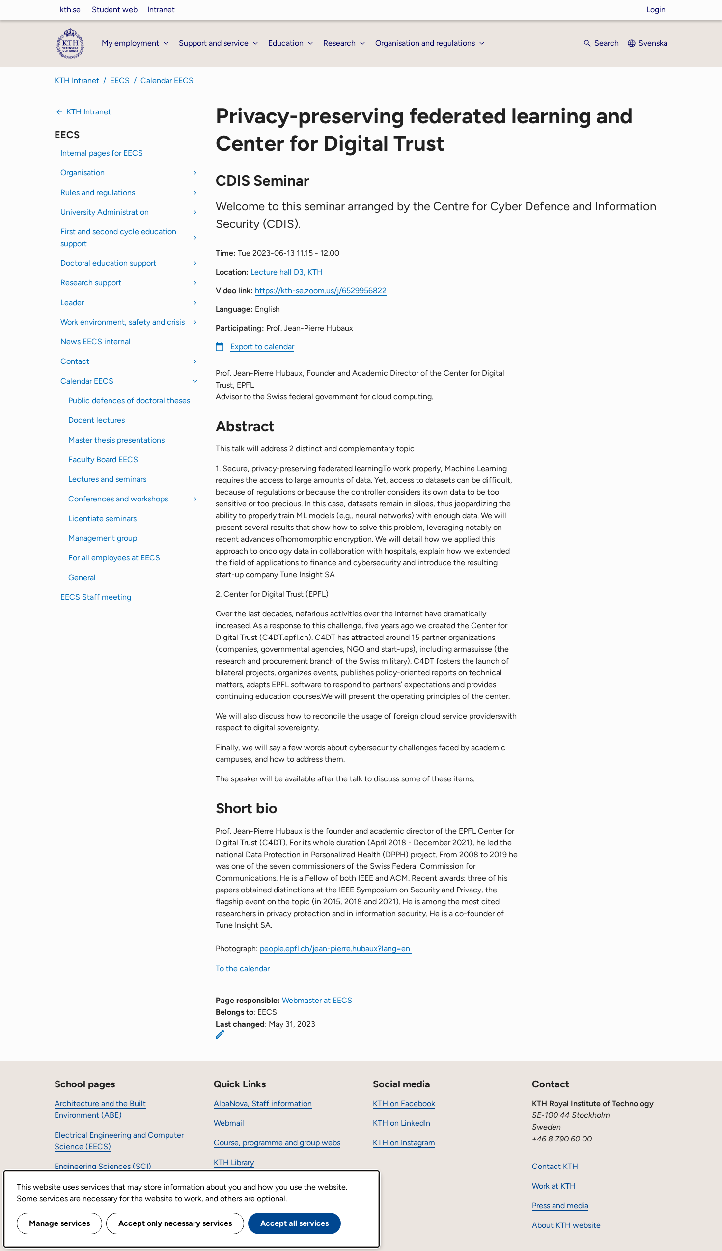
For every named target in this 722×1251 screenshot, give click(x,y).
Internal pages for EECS (101, 153)
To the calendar (243, 968)
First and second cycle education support (118, 237)
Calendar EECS (167, 80)
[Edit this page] (220, 1034)
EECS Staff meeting (95, 597)
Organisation (82, 172)
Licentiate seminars (102, 518)
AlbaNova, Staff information (263, 1103)
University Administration (104, 212)
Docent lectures (96, 420)
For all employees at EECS (114, 557)
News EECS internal (95, 341)
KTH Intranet (77, 80)
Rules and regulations (97, 192)
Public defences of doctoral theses (129, 400)
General (82, 577)
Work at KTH (554, 1186)
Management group (102, 538)
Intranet (161, 9)
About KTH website (566, 1225)
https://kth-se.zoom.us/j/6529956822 (321, 290)
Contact (74, 361)
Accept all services (294, 1223)
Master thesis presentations (116, 440)
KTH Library (234, 1162)
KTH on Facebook (404, 1103)
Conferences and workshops (118, 498)
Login (656, 9)
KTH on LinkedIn (401, 1123)
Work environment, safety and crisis (122, 322)
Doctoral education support (108, 263)
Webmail (229, 1123)
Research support (90, 282)
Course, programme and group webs (277, 1142)
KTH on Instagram (404, 1142)
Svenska (653, 43)
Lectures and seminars (107, 479)
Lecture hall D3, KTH (286, 272)
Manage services (59, 1223)
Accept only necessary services (175, 1223)
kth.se (70, 9)
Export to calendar (262, 346)
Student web (115, 9)
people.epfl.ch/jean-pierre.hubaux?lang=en (336, 948)
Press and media (560, 1205)
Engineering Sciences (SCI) (103, 1166)
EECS (120, 80)
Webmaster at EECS (317, 1000)
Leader (72, 302)
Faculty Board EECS (103, 459)
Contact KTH (555, 1166)
